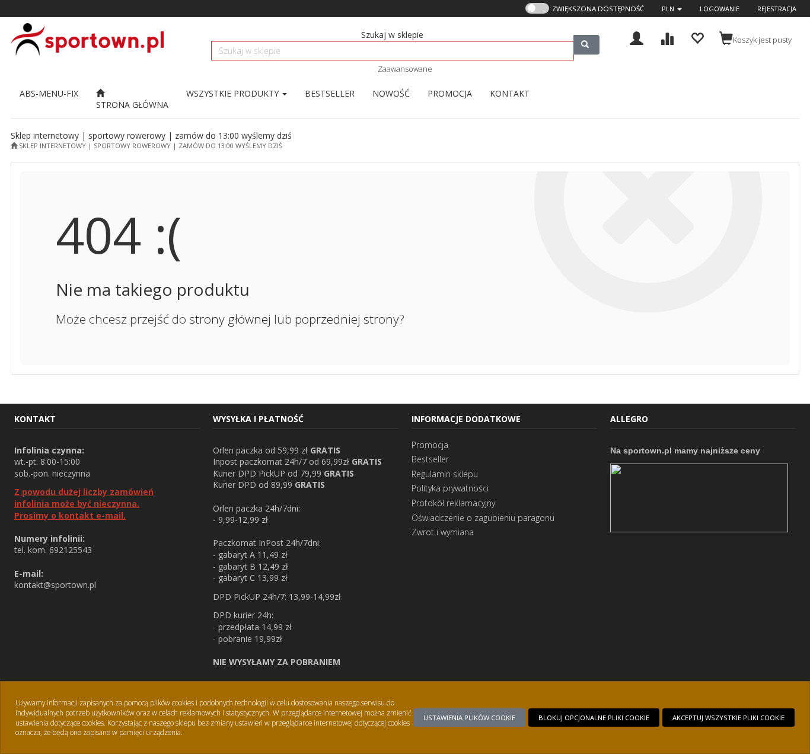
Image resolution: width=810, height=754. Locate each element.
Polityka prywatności (450, 488)
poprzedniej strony (347, 319)
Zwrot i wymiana (443, 532)
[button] (672, 8)
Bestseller (430, 459)
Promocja (430, 445)
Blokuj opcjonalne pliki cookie (593, 717)
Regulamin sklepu (445, 474)
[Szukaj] (586, 45)
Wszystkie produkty (233, 93)
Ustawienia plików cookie (469, 717)
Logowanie (719, 8)
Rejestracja (776, 8)
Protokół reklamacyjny (453, 503)
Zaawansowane (405, 68)
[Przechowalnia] (697, 37)
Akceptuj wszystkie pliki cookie (728, 717)
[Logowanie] (636, 37)
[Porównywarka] (666, 37)
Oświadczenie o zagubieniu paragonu (483, 517)
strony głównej (230, 319)
